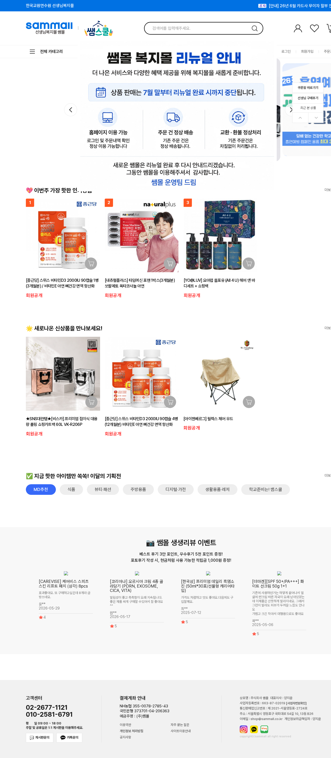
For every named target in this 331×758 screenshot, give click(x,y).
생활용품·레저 (217, 489)
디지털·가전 (176, 489)
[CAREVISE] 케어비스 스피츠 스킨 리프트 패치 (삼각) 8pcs (64, 584)
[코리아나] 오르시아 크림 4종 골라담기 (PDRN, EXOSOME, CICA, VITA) (136, 586)
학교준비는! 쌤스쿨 (265, 489)
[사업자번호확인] (296, 703)
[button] (291, 109)
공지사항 (125, 737)
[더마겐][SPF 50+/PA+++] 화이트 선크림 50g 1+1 (278, 584)
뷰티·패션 (103, 489)
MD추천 (41, 489)
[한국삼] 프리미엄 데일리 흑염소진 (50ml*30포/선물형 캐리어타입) (208, 586)
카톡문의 (72, 737)
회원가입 (307, 51)
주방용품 (138, 489)
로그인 (286, 51)
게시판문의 (42, 737)
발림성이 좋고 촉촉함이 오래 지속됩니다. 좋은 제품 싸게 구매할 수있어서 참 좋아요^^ (136, 602)
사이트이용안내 (181, 731)
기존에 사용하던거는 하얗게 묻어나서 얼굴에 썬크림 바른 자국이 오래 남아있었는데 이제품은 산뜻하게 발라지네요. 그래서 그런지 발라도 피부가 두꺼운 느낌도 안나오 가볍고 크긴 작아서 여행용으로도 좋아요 (278, 603)
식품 (71, 489)
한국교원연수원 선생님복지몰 (50, 5)
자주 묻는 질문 (180, 725)
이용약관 (125, 725)
